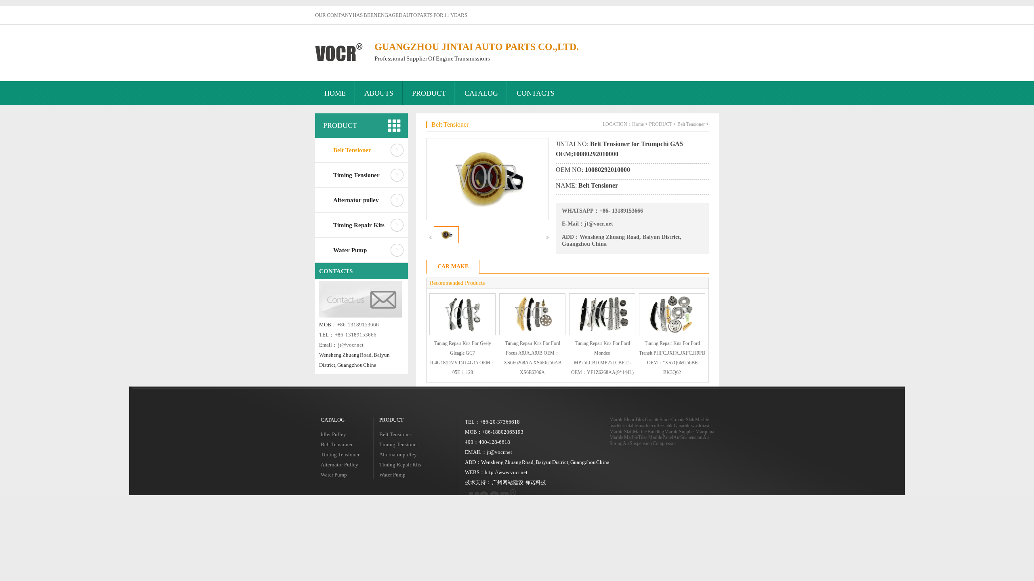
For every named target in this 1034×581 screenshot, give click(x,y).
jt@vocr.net (351, 345)
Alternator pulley (356, 200)
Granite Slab (683, 419)
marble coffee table (656, 425)
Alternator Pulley (339, 465)
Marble (702, 419)
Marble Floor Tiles (626, 419)
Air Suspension (688, 437)
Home (638, 124)
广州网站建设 (507, 482)
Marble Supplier (679, 432)
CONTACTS (536, 93)
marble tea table (623, 425)
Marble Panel (660, 437)
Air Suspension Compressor (649, 443)
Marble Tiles (636, 437)
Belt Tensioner (352, 150)
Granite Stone (658, 419)
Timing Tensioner (356, 175)
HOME (335, 93)
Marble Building (648, 432)
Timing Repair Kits (359, 225)
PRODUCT (429, 93)
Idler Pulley (333, 434)
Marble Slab (621, 432)
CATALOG (481, 93)
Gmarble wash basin (693, 425)
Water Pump (350, 250)
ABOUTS (378, 93)
